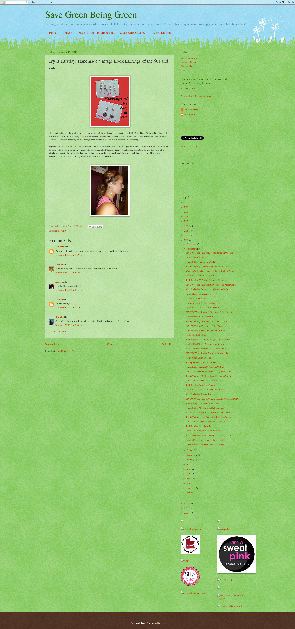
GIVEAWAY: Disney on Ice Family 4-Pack (204, 389)
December (191, 244)
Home (53, 32)
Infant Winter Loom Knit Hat (198, 357)
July (189, 464)
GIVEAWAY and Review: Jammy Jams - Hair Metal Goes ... (211, 284)
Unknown (59, 246)
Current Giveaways (189, 57)
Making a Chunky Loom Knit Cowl (201, 362)
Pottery (67, 32)
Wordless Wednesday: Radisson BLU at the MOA (206, 421)
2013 (186, 240)
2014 (186, 235)
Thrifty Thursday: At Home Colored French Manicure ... (210, 321)
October (190, 450)
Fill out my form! (188, 88)
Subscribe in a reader (189, 146)
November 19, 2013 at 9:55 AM (68, 289)
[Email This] (89, 226)
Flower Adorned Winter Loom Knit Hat (203, 302)
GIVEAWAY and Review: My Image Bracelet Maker (208, 353)
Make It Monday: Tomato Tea (198, 394)
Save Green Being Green (91, 14)
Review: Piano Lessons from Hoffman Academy (206, 439)
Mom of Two (189, 114)
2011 (186, 503)
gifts (57, 230)
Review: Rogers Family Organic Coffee (202, 403)
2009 (186, 512)
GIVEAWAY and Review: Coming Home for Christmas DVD (212, 398)
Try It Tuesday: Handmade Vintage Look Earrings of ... (209, 339)
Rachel (58, 317)
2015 (186, 230)
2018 (186, 216)
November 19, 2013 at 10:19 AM (69, 307)
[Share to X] (95, 226)
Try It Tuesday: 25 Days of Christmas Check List (206, 280)
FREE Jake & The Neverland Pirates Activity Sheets (208, 412)
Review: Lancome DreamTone (199, 293)
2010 (186, 508)
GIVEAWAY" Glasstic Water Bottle (201, 275)
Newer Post (52, 344)
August (190, 459)
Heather (59, 264)
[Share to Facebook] (98, 226)
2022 (186, 202)
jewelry (63, 230)
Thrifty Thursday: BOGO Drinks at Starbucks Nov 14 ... (209, 376)
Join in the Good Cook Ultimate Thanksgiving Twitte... (209, 371)
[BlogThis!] (92, 226)
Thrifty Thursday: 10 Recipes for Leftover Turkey (207, 266)
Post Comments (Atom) (67, 350)
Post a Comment (59, 331)
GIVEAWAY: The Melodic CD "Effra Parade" (205, 325)
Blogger (160, 622)
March (190, 483)
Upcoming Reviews (189, 61)
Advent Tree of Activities (196, 257)
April (189, 478)
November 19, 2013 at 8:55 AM (68, 272)
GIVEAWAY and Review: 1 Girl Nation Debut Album (209, 312)
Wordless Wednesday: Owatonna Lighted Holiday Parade (210, 271)
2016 (186, 225)
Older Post (168, 344)
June (189, 469)
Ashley (58, 281)
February (191, 487)
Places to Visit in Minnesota (96, 32)
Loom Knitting (162, 32)
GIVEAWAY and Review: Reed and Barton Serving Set (209, 252)
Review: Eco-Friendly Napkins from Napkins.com (207, 344)
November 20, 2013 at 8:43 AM (68, 325)
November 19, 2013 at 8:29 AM (68, 254)
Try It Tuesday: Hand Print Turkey (200, 426)
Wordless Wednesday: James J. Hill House (203, 380)
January (190, 492)
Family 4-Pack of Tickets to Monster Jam (203, 430)
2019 (186, 211)
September (191, 454)
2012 (186, 498)
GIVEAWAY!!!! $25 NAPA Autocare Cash (204, 307)
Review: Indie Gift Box (196, 334)
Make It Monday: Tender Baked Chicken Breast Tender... (210, 348)
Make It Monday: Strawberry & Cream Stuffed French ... (210, 289)
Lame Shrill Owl (191, 109)
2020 (186, 207)
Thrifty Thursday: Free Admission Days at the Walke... (209, 416)
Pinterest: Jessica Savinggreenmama (196, 95)
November (191, 248)
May (189, 473)
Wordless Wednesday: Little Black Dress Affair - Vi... (208, 330)
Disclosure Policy (188, 66)
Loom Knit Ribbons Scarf (197, 298)
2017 (186, 221)
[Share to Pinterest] (101, 226)
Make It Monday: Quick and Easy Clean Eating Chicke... (209, 435)
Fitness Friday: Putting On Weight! (201, 261)
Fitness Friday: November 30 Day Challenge (205, 444)
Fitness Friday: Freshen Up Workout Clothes (205, 366)
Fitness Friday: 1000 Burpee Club (200, 316)
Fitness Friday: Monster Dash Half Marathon (205, 407)
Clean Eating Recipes (133, 32)
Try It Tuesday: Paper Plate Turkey (200, 385)
